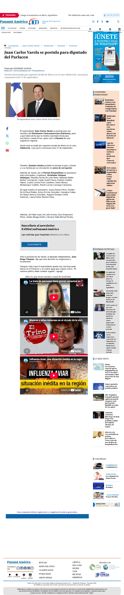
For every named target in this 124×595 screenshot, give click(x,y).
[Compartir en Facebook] (7, 128)
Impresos (77, 577)
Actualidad (12, 28)
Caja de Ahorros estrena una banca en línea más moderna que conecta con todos (111, 153)
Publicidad (45, 573)
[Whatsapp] (18, 568)
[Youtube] (107, 21)
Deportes (53, 28)
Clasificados (46, 570)
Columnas (100, 458)
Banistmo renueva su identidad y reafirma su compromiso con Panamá (111, 105)
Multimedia (18, 32)
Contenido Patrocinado (101, 93)
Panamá (62, 45)
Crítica (76, 562)
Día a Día (77, 565)
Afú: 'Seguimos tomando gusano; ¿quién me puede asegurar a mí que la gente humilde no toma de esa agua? (112, 401)
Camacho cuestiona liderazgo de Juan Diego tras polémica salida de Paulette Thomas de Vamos (112, 420)
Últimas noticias (104, 249)
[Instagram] (93, 21)
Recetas (76, 574)
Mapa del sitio (47, 566)
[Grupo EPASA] (102, 576)
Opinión (22, 28)
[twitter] (102, 21)
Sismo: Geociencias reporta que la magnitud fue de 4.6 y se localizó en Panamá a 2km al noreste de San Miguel (112, 371)
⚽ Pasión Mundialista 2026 (70, 28)
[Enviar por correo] (7, 151)
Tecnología (6, 32)
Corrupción (13, 45)
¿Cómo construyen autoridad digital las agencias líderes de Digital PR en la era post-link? (111, 199)
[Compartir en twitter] (7, 135)
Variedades (43, 28)
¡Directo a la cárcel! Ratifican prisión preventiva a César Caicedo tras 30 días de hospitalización (111, 438)
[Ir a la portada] (14, 22)
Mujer (75, 568)
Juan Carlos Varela (31, 45)
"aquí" (91, 593)
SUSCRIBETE (34, 244)
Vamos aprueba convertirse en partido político (111, 386)
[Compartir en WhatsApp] (7, 143)
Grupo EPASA (45, 577)
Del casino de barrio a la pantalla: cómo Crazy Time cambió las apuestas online (112, 177)
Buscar (43, 562)
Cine (74, 571)
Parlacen (73, 45)
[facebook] (97, 21)
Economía (32, 28)
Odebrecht (49, 45)
